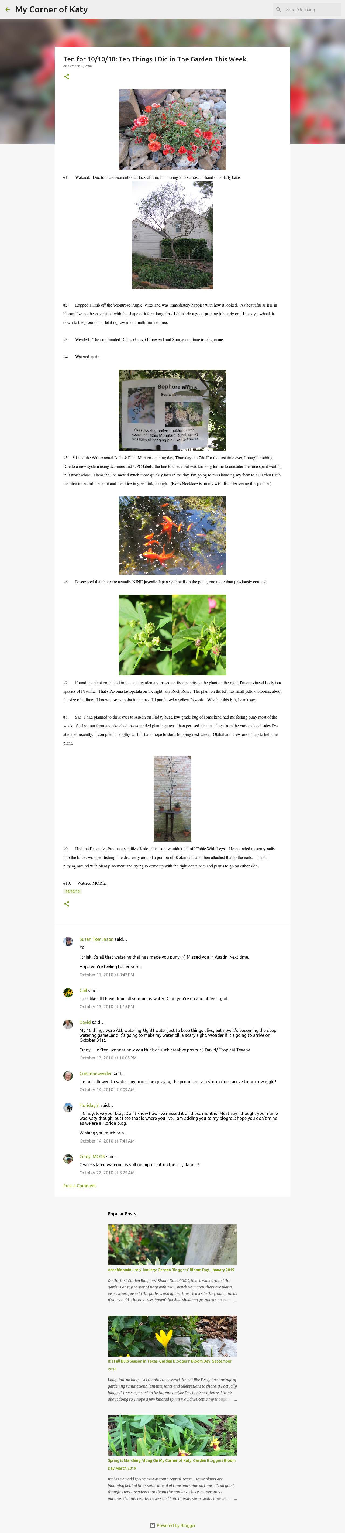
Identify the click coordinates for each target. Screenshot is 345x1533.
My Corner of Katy (51, 9)
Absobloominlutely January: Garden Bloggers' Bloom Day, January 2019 (171, 1270)
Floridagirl (89, 1105)
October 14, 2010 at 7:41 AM (107, 1140)
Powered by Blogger (176, 1525)
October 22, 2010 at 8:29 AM (107, 1172)
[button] (66, 77)
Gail (83, 990)
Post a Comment (79, 1185)
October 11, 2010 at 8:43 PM (107, 974)
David (85, 1022)
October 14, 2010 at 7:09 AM (107, 1089)
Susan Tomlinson (96, 939)
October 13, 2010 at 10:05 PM (108, 1057)
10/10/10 (72, 891)
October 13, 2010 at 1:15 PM (107, 1006)
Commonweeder (96, 1073)
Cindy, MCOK (92, 1156)
